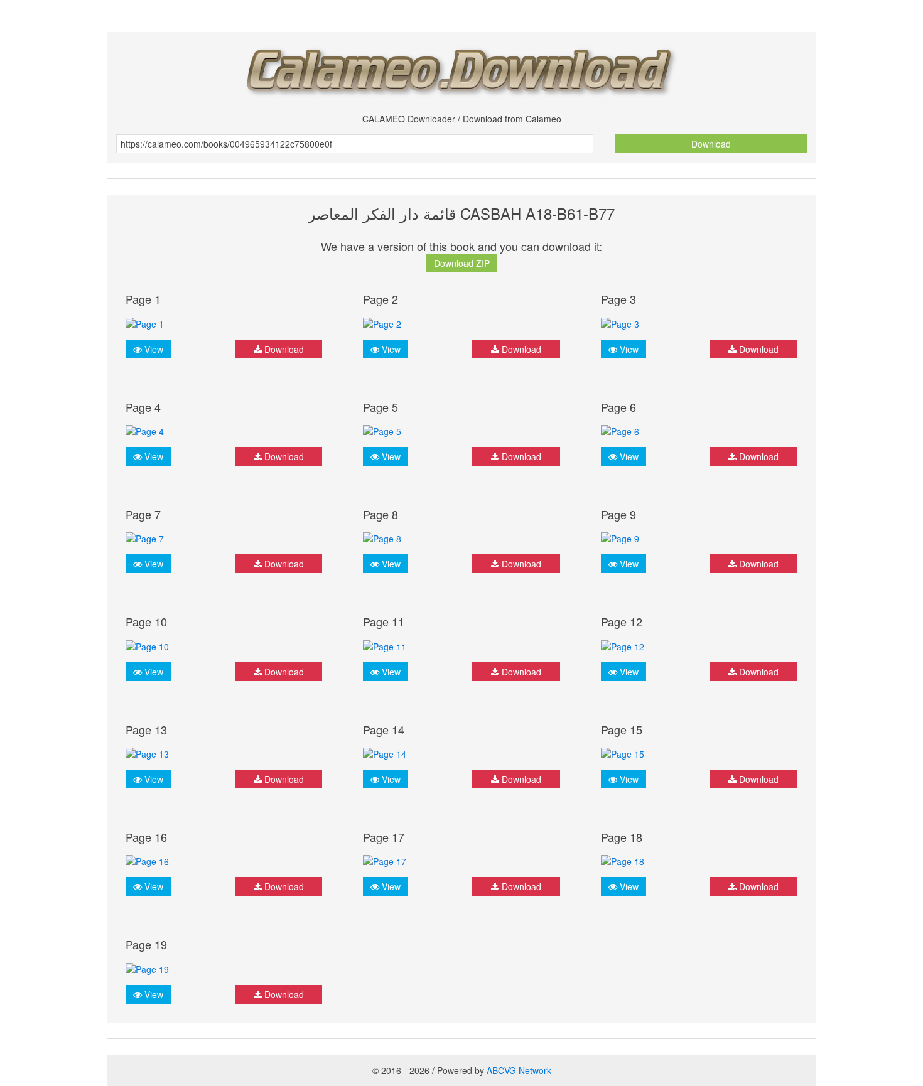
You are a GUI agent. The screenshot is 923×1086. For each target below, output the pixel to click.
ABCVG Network (519, 1070)
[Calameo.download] (461, 68)
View (152, 349)
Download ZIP (462, 263)
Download (711, 143)
